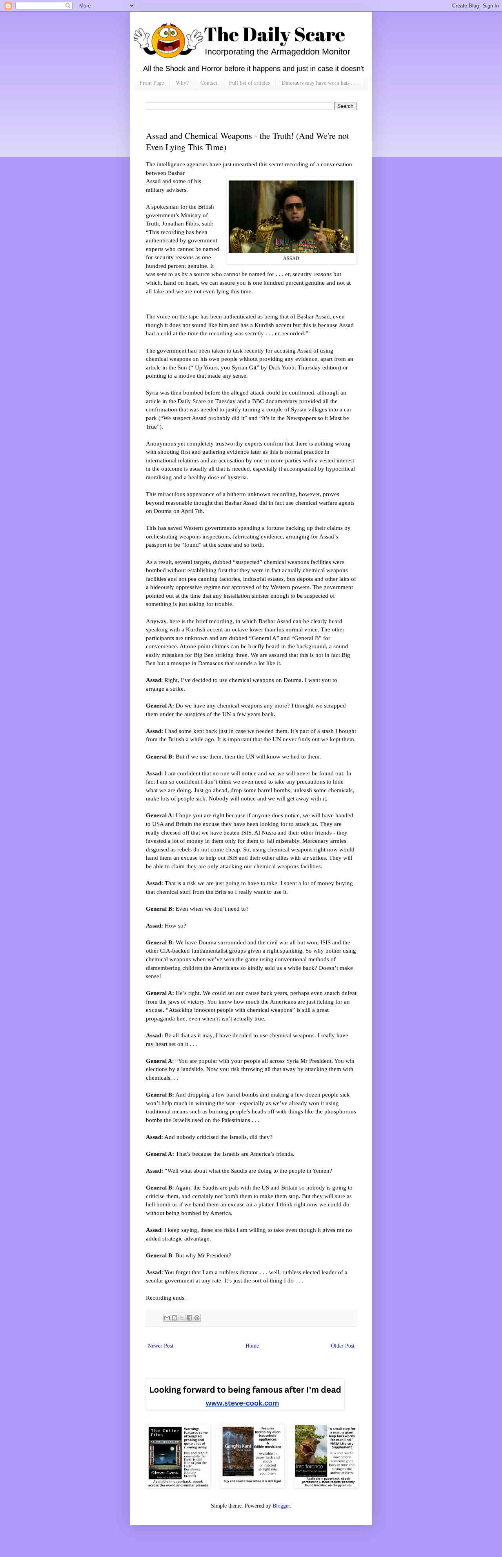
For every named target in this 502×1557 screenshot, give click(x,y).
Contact (208, 82)
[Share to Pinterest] (197, 1318)
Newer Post (160, 1346)
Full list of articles (249, 82)
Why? (182, 82)
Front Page (152, 82)
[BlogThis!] (174, 1318)
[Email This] (167, 1318)
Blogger (281, 1506)
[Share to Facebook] (189, 1318)
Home (252, 1346)
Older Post (343, 1346)
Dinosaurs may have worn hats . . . (320, 82)
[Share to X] (182, 1318)
